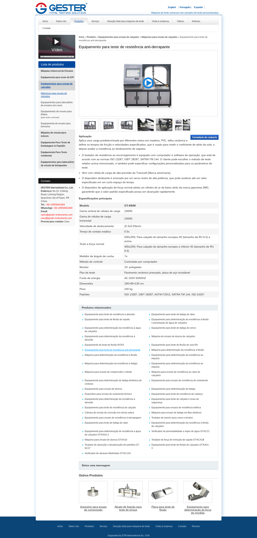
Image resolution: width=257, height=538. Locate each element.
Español (198, 7)
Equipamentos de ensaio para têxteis (56, 114)
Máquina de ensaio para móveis (53, 134)
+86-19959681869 (55, 204)
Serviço (103, 526)
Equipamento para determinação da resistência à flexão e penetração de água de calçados (180, 321)
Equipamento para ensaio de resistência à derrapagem (113, 417)
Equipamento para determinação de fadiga (173, 389)
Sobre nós (73, 526)
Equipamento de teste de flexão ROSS (104, 345)
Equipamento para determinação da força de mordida (197, 509)
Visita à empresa (164, 526)
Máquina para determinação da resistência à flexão (177, 350)
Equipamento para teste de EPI (57, 77)
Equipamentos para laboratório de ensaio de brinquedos (57, 164)
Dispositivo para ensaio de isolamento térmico (108, 394)
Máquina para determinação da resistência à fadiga (111, 363)
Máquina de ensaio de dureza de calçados (173, 336)
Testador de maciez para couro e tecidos (172, 417)
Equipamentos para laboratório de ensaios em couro (57, 104)
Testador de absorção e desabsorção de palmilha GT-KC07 (112, 447)
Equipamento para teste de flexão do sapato (107, 319)
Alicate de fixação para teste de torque (128, 508)
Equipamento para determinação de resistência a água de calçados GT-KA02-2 (113, 433)
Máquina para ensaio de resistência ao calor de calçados (175, 374)
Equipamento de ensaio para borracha (56, 125)
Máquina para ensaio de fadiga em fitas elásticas (176, 412)
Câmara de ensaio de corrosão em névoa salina (109, 412)
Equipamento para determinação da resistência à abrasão (110, 338)
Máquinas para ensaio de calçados (54, 95)
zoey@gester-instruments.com (56, 218)
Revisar (196, 526)
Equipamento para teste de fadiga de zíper (173, 314)
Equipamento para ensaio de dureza (103, 389)
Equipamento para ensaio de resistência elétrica (176, 407)
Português (185, 7)
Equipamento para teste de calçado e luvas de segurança (175, 401)
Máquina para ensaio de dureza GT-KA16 (106, 439)
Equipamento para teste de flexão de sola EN (174, 345)
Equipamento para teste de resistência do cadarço (177, 394)
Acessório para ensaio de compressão (93, 508)
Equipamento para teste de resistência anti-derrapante (112, 350)
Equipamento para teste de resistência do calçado (110, 407)
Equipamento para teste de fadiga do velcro (173, 328)
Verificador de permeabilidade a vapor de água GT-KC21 (180, 431)
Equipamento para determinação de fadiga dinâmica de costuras (113, 382)
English (172, 7)
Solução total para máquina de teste (131, 526)
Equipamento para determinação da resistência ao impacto (177, 357)
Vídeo (57, 49)
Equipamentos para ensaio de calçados (57, 85)
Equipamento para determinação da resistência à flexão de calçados (180, 424)
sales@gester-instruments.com (56, 214)
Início (81, 37)
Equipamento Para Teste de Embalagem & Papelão (55, 144)
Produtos (92, 37)
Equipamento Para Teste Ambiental (54, 154)
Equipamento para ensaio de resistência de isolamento (179, 380)
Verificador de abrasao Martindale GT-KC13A (108, 453)
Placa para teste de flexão (163, 508)
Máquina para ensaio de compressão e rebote (108, 372)
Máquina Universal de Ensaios (57, 71)
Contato (45, 180)
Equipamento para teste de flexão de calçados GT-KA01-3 (180, 447)
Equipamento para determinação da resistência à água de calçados (113, 330)
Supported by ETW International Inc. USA (129, 535)
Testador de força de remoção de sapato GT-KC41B (177, 439)
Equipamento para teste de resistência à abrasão (110, 314)
